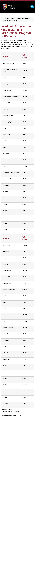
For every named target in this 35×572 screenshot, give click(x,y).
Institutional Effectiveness (23, 18)
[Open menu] (32, 6)
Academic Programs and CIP (10, 20)
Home (12, 18)
